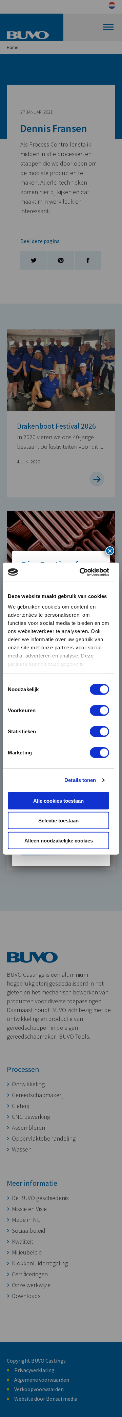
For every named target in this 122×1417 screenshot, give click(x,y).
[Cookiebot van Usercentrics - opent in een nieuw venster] (82, 572)
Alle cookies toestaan (58, 800)
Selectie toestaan (58, 820)
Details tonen (80, 780)
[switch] (99, 710)
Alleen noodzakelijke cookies (58, 840)
